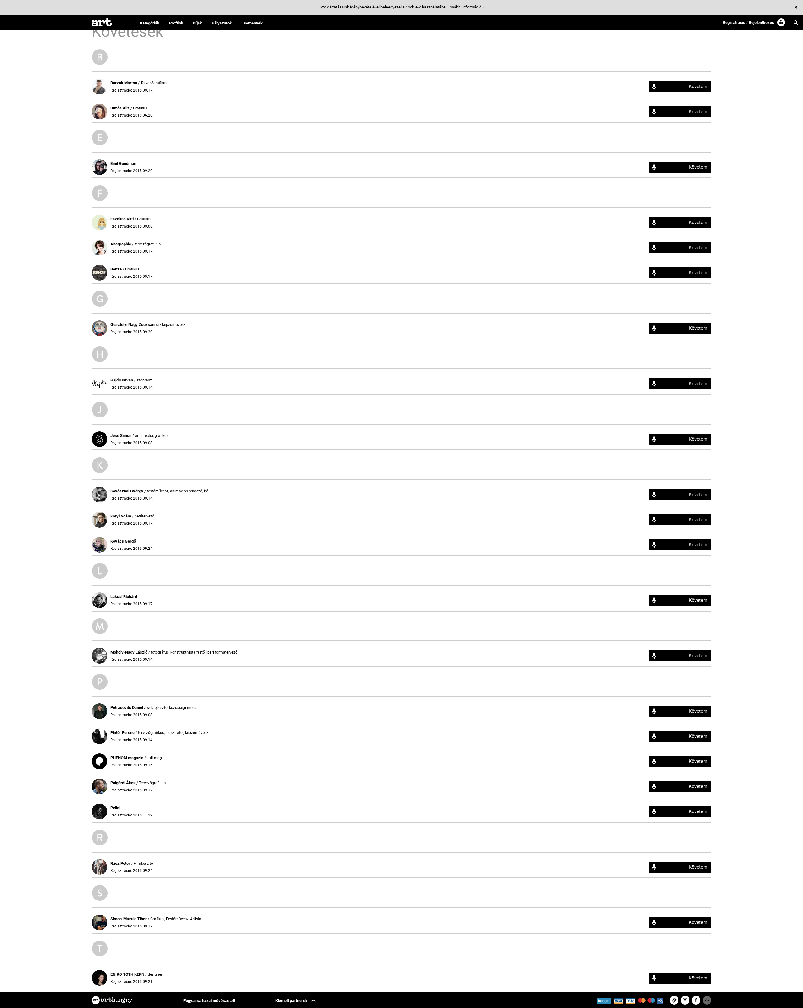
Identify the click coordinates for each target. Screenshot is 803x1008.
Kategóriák (149, 23)
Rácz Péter (120, 863)
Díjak (197, 23)
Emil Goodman (123, 163)
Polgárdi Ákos (123, 782)
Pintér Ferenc (123, 732)
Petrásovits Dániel (127, 707)
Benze (116, 269)
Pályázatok (222, 23)
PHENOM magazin (127, 757)
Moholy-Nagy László (129, 652)
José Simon (121, 435)
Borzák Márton (124, 83)
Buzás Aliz (120, 108)
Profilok (176, 23)
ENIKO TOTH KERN (127, 974)
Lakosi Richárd (123, 596)
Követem (698, 86)
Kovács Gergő (123, 541)
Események (252, 23)
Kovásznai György (127, 491)
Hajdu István (122, 380)
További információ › (466, 7)
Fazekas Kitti (122, 219)
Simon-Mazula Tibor (129, 918)
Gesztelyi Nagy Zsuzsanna (135, 324)
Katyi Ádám (121, 516)
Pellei (115, 808)
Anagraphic (121, 244)
